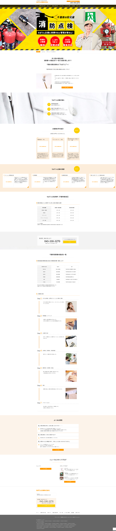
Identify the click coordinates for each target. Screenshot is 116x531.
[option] (61, 51)
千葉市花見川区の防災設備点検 (40, 528)
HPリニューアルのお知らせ (51, 51)
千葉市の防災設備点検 (39, 527)
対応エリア (49, 5)
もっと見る (57, 449)
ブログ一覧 (61, 5)
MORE (78, 51)
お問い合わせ (78, 5)
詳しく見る (67, 87)
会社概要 (73, 5)
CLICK (70, 241)
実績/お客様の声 (55, 5)
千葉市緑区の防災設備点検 (48, 523)
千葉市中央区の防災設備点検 (40, 523)
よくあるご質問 (67, 5)
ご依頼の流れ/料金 (42, 5)
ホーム (36, 5)
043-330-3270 (75, 3)
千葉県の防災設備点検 (45, 527)
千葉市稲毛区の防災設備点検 (63, 523)
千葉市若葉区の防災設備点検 (55, 523)
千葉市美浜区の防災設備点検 (71, 523)
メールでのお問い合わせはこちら (47, 505)
